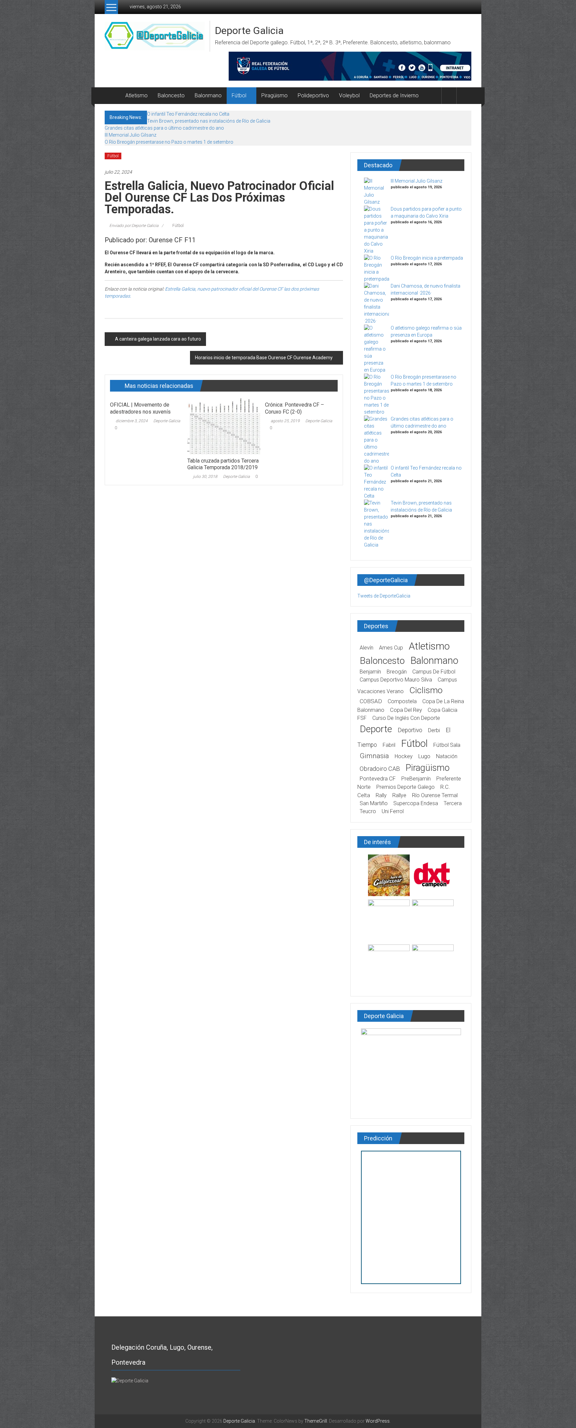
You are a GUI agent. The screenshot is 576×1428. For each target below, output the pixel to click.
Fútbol (239, 95)
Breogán (397, 672)
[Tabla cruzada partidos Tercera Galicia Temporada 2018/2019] (223, 426)
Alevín (366, 648)
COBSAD (371, 701)
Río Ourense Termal (435, 795)
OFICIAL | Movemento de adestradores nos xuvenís (140, 408)
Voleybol (349, 95)
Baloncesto (171, 95)
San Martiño (374, 803)
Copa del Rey (406, 710)
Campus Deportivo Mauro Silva (396, 680)
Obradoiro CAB (380, 768)
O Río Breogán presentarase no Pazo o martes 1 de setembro (169, 142)
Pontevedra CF (378, 778)
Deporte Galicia (249, 30)
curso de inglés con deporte (406, 718)
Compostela (402, 701)
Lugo (424, 756)
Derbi (434, 730)
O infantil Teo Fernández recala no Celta (188, 114)
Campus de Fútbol (433, 672)
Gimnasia (374, 756)
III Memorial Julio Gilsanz (130, 135)
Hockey (404, 756)
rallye (399, 795)
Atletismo (136, 95)
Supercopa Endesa (415, 803)
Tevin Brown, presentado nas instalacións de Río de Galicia (208, 121)
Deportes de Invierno (394, 95)
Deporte (376, 728)
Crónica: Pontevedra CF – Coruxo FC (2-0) (294, 408)
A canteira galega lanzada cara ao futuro (158, 339)
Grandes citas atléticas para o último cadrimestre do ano (164, 128)
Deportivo (410, 730)
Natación (446, 756)
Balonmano (208, 95)
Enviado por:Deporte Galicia (133, 225)
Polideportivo (313, 95)
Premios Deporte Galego (405, 787)
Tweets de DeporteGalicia (383, 596)
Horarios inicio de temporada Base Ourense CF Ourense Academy (264, 357)
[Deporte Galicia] (112, 95)
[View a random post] (464, 95)
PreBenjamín (416, 778)
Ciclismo (426, 690)
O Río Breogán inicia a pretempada (427, 258)
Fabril (389, 745)
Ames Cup (391, 648)
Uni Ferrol (393, 811)
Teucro (368, 811)
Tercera (453, 803)
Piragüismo (274, 95)
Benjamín (370, 672)
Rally (381, 795)
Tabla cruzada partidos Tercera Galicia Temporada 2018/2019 (223, 464)
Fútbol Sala (446, 745)
